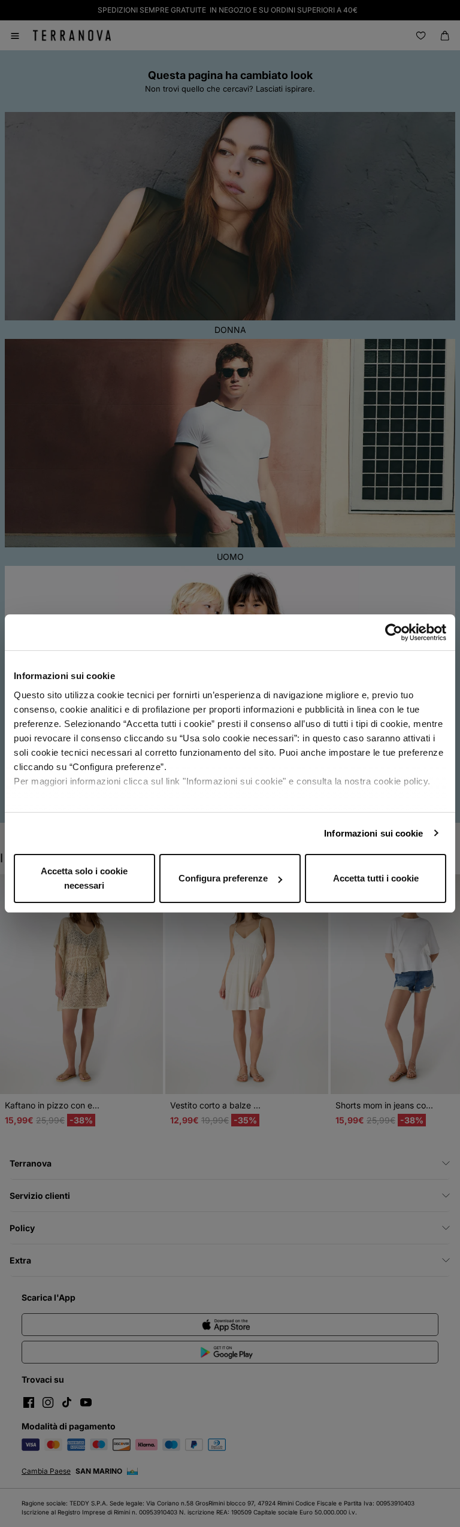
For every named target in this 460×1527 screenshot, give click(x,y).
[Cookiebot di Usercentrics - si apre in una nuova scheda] (393, 632)
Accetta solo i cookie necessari (84, 878)
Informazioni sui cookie (373, 833)
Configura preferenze (223, 878)
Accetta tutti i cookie (376, 878)
